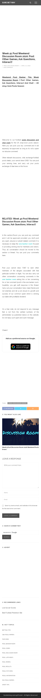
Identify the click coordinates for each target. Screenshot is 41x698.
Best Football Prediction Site (12, 613)
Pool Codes (6, 648)
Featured (5, 639)
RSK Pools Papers (8, 680)
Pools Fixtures (7, 671)
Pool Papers (6, 662)
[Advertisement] (20, 27)
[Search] (30, 2)
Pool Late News (7, 657)
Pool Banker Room (8, 644)
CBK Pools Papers (8, 634)
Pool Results (6, 666)
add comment (8, 67)
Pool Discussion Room (11, 65)
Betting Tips (6, 630)
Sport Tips (5, 684)
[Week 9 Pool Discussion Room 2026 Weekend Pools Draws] (20, 431)
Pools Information (8, 675)
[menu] (36, 2)
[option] (20, 434)
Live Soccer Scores (9, 608)
